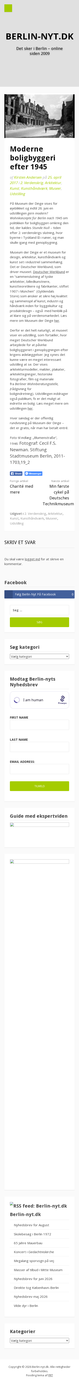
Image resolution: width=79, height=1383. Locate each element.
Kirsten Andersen (28, 177)
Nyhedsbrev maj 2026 (31, 1296)
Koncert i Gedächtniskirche (34, 1252)
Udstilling (17, 193)
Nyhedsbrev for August (31, 1225)
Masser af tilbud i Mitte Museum (38, 1270)
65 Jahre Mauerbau (28, 1243)
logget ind (32, 559)
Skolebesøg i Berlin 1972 (32, 1234)
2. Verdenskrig (31, 182)
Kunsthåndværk (34, 188)
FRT (50, 1375)
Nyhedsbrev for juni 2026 (33, 1279)
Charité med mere (21, 487)
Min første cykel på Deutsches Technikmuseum (58, 492)
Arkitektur (53, 182)
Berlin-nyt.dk (39, 36)
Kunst (14, 188)
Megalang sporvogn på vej (34, 1261)
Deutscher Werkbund (49, 272)
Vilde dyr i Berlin (26, 1305)
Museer (55, 188)
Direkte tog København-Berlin (36, 1287)
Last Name (19, 739)
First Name (19, 717)
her (56, 320)
